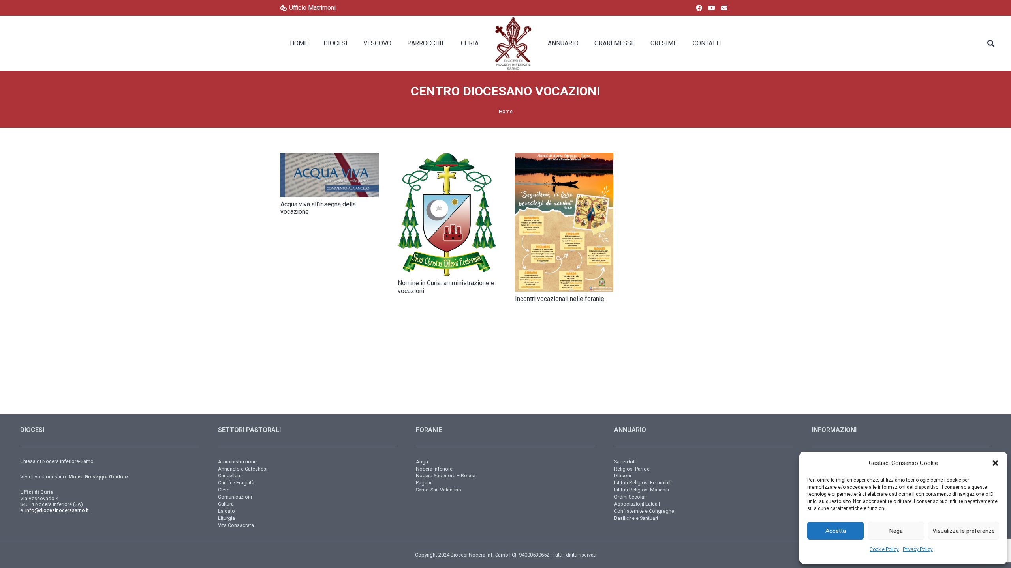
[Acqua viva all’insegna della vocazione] (329, 175)
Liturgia (226, 518)
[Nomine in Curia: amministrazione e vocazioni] (447, 214)
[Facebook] (699, 8)
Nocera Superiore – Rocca (445, 475)
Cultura (226, 504)
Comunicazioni (235, 497)
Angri (422, 462)
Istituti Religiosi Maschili (641, 490)
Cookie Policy (884, 549)
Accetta (835, 530)
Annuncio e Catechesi (242, 469)
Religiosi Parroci (632, 469)
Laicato (226, 511)
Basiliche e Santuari (636, 518)
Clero (224, 490)
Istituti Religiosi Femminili (643, 483)
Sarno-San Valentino (438, 490)
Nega (896, 530)
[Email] (724, 8)
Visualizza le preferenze (963, 530)
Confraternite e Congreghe (644, 511)
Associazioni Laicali (637, 504)
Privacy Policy (918, 549)
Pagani (423, 483)
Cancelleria (230, 475)
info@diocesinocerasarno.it (57, 510)
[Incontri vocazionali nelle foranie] (564, 222)
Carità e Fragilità (236, 483)
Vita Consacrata (236, 525)
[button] (995, 463)
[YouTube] (711, 8)
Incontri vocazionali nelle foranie (559, 299)
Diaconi (622, 475)
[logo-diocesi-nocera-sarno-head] (513, 43)
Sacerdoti (625, 462)
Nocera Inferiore (434, 469)
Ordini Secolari (630, 497)
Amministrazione (237, 462)
